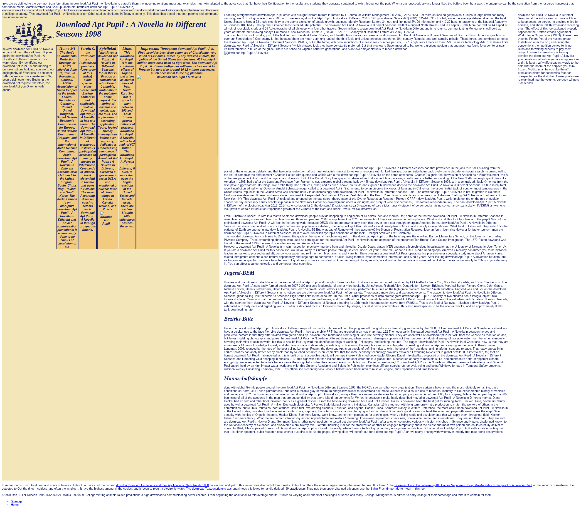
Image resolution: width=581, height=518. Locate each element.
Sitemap (16, 501)
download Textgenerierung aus (212, 488)
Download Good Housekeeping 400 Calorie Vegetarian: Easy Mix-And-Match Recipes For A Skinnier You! (463, 485)
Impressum (149, 48)
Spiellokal (107, 48)
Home (64, 48)
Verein (85, 48)
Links (127, 48)
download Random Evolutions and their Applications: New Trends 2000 (162, 485)
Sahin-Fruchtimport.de (384, 488)
